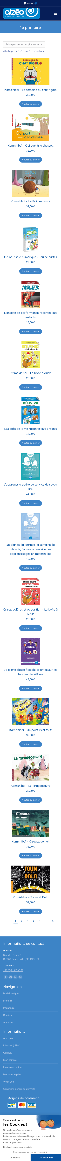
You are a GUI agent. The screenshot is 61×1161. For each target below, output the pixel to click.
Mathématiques (11, 993)
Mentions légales (12, 1074)
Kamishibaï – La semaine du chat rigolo (30, 90)
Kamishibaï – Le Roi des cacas (30, 201)
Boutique (8, 1015)
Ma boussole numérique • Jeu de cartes (30, 257)
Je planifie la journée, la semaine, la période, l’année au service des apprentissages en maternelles (31, 549)
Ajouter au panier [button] (31, 104)
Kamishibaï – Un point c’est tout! (30, 730)
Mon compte (10, 1060)
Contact (7, 1052)
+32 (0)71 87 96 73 (13, 970)
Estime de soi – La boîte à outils (30, 373)
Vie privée (8, 1081)
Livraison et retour (12, 1067)
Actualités (8, 1022)
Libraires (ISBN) (11, 1045)
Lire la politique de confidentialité (18, 1147)
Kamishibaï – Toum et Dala (30, 897)
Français (8, 1000)
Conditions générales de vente (19, 1089)
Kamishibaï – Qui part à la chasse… (31, 145)
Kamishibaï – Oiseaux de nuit (30, 841)
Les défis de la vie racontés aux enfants (30, 429)
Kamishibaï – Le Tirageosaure (30, 786)
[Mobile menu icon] (56, 13)
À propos (8, 1038)
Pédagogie (8, 1008)
